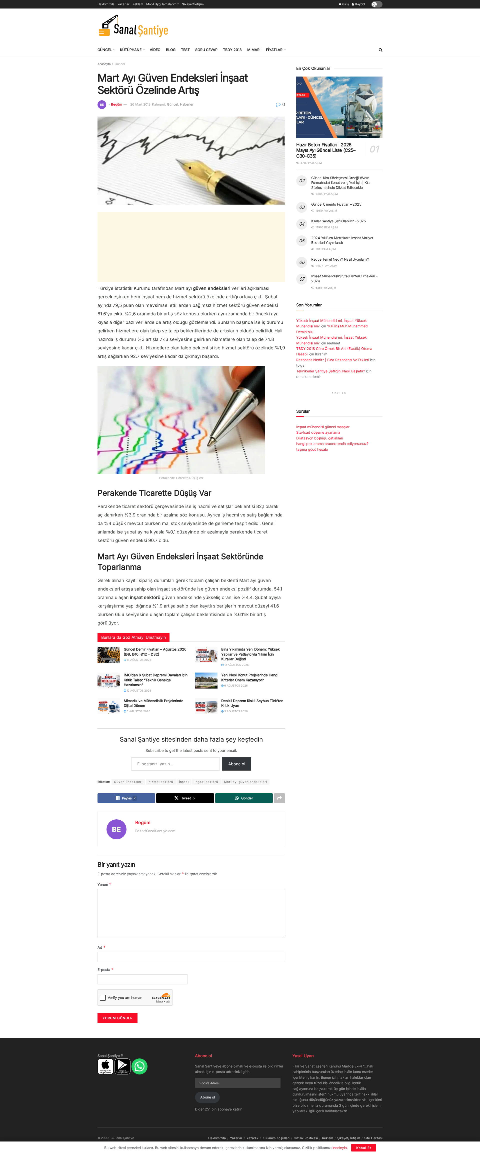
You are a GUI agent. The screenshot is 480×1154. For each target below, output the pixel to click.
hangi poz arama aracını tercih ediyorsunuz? (332, 443)
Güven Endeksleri (128, 782)
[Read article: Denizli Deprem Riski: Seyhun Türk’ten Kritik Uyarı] (206, 706)
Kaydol (359, 4)
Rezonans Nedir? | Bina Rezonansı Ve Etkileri (332, 360)
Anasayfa (104, 64)
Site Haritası (373, 1138)
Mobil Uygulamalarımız (162, 4)
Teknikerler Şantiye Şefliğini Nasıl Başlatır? (330, 371)
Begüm (116, 104)
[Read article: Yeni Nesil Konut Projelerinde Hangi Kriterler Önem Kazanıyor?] (206, 681)
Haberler (187, 104)
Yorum (105, 884)
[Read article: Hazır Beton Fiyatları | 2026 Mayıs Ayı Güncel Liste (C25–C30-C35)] (339, 107)
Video (155, 50)
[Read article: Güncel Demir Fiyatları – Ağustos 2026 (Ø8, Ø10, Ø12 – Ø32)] (109, 655)
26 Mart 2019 (140, 104)
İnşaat (184, 782)
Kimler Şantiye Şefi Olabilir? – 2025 (338, 221)
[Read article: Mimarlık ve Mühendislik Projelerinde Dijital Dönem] (109, 706)
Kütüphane (131, 50)
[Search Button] (380, 50)
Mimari (253, 50)
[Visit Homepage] (133, 26)
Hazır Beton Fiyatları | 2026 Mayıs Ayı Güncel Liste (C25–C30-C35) (326, 150)
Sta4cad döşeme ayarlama (318, 432)
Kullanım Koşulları (276, 1138)
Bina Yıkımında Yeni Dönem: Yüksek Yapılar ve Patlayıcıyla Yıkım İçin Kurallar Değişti (250, 654)
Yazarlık (252, 1138)
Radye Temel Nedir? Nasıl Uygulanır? (340, 259)
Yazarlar (124, 4)
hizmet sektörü (160, 782)
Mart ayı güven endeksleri (245, 782)
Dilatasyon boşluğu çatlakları (319, 438)
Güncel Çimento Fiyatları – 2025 (336, 204)
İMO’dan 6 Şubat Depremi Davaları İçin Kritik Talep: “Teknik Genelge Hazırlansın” (156, 680)
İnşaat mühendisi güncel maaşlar (323, 427)
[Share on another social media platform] (279, 798)
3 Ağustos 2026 (236, 711)
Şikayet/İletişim (193, 4)
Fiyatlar (274, 50)
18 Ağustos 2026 (138, 660)
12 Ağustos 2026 (236, 665)
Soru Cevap (206, 50)
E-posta (106, 969)
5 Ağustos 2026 (138, 711)
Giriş (345, 4)
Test (185, 50)
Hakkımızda (106, 4)
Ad (102, 947)
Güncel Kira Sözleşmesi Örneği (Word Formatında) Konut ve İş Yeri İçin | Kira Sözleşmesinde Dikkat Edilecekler (340, 183)
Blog (171, 50)
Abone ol (236, 763)
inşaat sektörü (206, 782)
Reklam (137, 4)
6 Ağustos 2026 (236, 685)
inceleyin (339, 1147)
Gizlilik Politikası (306, 1138)
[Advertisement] (291, 25)
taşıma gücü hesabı (312, 449)
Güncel (105, 50)
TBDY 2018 (232, 50)
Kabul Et (363, 1148)
